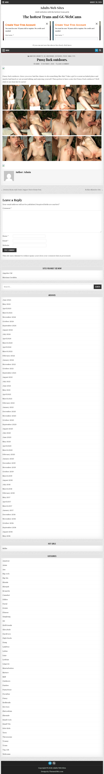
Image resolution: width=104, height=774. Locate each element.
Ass (4, 569)
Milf (4, 677)
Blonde (5, 582)
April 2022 (7, 347)
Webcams (6, 754)
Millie (5, 548)
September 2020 (9, 424)
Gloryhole (7, 630)
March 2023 (7, 343)
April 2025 (7, 308)
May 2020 (7, 442)
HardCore (7, 634)
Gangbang (7, 617)
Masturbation (8, 668)
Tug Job (6, 750)
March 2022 (7, 351)
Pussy (65, 56)
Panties (6, 685)
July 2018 (6, 485)
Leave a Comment (63, 64)
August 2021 (8, 377)
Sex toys (6, 707)
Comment (7, 208)
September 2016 (9, 527)
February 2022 (9, 356)
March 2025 (7, 313)
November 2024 (9, 317)
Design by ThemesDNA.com (52, 771)
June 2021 (7, 386)
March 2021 (7, 399)
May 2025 (7, 304)
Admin (37, 64)
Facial (5, 604)
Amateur (33, 56)
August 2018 (8, 480)
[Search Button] (100, 50)
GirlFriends (50, 56)
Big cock (6, 574)
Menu (7, 2)
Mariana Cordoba (10, 277)
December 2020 (9, 411)
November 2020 (9, 416)
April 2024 (7, 339)
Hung (5, 642)
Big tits (5, 578)
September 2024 (9, 326)
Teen (5, 733)
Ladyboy (6, 647)
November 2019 (9, 467)
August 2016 (8, 532)
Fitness (5, 612)
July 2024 (7, 334)
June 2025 (7, 300)
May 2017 (6, 497)
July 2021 (6, 381)
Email (5, 241)
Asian (5, 565)
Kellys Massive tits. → (94, 190)
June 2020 (7, 437)
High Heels (7, 638)
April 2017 (7, 502)
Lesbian (6, 660)
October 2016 (8, 523)
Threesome (7, 737)
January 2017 (8, 510)
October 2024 (8, 321)
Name (6, 236)
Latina (5, 651)
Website (6, 245)
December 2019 (9, 463)
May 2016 (6, 536)
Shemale (6, 715)
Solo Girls (6, 728)
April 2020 (7, 446)
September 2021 (9, 373)
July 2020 (7, 433)
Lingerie (6, 664)
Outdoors (58, 56)
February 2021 (9, 403)
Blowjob (6, 587)
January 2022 (8, 360)
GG (45, 56)
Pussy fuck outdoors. (52, 59)
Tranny (5, 741)
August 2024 (8, 330)
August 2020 (8, 429)
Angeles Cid (7, 273)
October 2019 (8, 472)
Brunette (39, 56)
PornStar (6, 694)
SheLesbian (7, 711)
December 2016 (9, 514)
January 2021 (8, 407)
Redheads (7, 702)
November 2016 (9, 519)
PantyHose (7, 690)
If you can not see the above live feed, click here (52, 45)
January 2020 (8, 459)
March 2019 (7, 476)
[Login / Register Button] (96, 50)
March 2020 (8, 450)
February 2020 (9, 454)
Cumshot (6, 595)
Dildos (5, 599)
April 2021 (7, 394)
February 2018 (9, 493)
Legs (4, 655)
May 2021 (6, 390)
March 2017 (7, 506)
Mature (6, 673)
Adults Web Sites (52, 8)
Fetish (5, 608)
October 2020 (8, 420)
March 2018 (7, 489)
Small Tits (71, 56)
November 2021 (9, 364)
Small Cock (7, 720)
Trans (5, 745)
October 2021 (8, 369)
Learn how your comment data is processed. (53, 256)
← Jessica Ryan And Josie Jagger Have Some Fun (21, 190)
